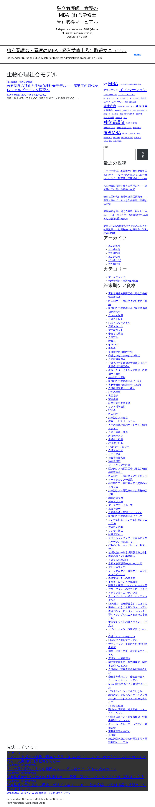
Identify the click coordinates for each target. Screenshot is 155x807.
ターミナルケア (122, 98)
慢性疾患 (139, 114)
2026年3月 (114, 253)
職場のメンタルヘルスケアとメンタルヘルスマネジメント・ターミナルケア (127, 698)
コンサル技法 (115, 530)
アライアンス (111, 90)
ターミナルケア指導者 (138, 98)
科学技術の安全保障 (119, 403)
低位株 (112, 735)
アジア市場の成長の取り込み (130, 84)
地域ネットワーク (129, 110)
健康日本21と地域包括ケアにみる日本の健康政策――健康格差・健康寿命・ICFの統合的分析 (126, 229)
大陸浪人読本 (115, 527)
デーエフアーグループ (120, 505)
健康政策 (121, 106)
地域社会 (107, 114)
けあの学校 (114, 392)
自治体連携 (108, 141)
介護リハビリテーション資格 (124, 355)
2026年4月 (114, 249)
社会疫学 (132, 133)
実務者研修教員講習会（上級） (125, 384)
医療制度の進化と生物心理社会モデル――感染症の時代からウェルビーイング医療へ (52, 87)
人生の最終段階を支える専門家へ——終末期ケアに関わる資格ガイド (62, 768)
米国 (138, 133)
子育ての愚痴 (115, 333)
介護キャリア (115, 450)
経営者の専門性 (127, 138)
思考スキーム (115, 326)
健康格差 (141, 106)
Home (137, 54)
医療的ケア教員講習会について (125, 516)
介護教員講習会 (116, 359)
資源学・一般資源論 (119, 658)
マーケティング (116, 277)
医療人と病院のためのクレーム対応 (127, 585)
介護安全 (113, 337)
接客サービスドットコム (121, 421)
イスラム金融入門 (118, 559)
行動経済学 (117, 141)
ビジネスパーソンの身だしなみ (125, 691)
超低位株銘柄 (115, 705)
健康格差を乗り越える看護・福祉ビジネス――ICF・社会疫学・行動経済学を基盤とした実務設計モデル (126, 215)
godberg (113, 344)
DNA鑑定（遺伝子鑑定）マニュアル (127, 603)
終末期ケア (108, 138)
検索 (106, 147)
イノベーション (133, 89)
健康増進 (132, 102)
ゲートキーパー (109, 98)
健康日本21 (130, 106)
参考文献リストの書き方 (121, 578)
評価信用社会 (115, 435)
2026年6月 (114, 246)
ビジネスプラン (117, 102)
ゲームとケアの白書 (119, 465)
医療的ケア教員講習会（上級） (125, 381)
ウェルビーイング (110, 95)
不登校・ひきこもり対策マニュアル (127, 607)
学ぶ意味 (115, 114)
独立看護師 (114, 122)
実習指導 (113, 395)
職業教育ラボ (115, 497)
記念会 (112, 410)
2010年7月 (114, 264)
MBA (113, 83)
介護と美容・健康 (118, 432)
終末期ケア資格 (116, 377)
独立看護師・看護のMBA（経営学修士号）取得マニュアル (77, 15)
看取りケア (137, 128)
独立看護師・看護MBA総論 (20, 81)
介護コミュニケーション (121, 636)
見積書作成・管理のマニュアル (125, 512)
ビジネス (107, 102)
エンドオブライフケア (126, 95)
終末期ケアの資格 (118, 417)
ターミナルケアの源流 (120, 479)
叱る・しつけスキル (119, 322)
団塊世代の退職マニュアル (122, 640)
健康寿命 (110, 106)
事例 (126, 102)
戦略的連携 (109, 117)
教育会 (112, 341)
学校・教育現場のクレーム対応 (125, 563)
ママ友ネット (115, 330)
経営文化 (116, 138)
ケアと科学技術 (116, 406)
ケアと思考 (114, 454)
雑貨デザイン (115, 534)
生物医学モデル (109, 128)
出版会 (112, 348)
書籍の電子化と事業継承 (121, 556)
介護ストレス (115, 319)
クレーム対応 (115, 315)
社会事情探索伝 (116, 457)
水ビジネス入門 (116, 567)
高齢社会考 (114, 508)
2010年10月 (114, 260)
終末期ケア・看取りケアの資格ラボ (127, 476)
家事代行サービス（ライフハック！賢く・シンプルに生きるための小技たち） (127, 614)
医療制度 (118, 110)
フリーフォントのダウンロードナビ (127, 589)
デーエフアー (115, 501)
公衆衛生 (108, 110)
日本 (125, 118)
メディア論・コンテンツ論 (122, 592)
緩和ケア (137, 138)
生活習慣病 (131, 123)
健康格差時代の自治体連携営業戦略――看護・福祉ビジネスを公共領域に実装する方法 (125, 200)
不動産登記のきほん (119, 731)
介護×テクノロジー (118, 446)
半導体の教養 (115, 439)
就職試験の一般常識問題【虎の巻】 (127, 552)
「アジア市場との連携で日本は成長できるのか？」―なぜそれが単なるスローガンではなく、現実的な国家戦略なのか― (125, 174)
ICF (105, 84)
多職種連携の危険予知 (120, 351)
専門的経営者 (129, 114)
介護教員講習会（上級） (121, 388)
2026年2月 (114, 256)
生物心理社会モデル (124, 128)
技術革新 (118, 118)
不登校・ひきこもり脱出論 (122, 581)
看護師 (124, 133)
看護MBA (112, 132)
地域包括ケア (142, 110)
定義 (121, 114)
